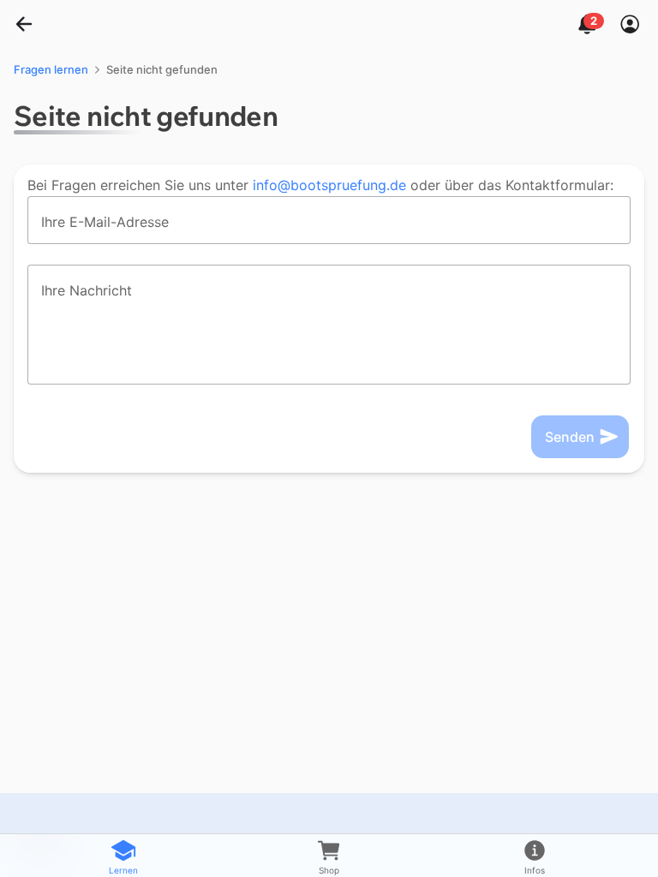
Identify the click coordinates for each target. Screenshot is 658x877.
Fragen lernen (51, 69)
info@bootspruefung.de (329, 185)
